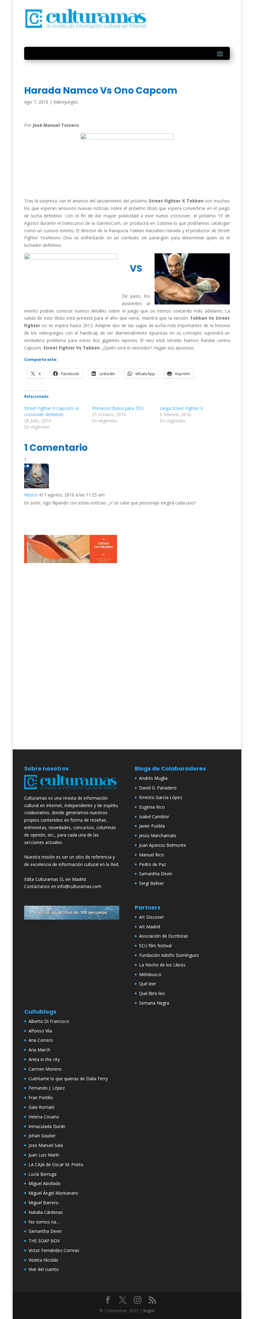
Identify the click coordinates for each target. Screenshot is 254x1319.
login (149, 1310)
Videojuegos (65, 102)
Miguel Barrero (43, 1203)
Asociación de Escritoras (163, 936)
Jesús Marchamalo (157, 835)
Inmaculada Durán (46, 1126)
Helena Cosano (43, 1117)
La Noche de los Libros (162, 965)
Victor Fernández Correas (53, 1250)
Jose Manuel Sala (45, 1145)
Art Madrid (149, 927)
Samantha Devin (155, 874)
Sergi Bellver (151, 883)
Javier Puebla (152, 826)
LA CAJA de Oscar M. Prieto (55, 1164)
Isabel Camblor (154, 816)
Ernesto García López (160, 797)
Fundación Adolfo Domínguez (169, 955)
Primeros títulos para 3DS (118, 408)
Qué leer (147, 984)
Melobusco (150, 974)
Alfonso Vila (40, 1031)
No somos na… (43, 1222)
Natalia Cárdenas (45, 1212)
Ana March (39, 1050)
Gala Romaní (41, 1107)
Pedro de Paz (152, 864)
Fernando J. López (46, 1088)
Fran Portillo (40, 1097)
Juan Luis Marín (43, 1155)
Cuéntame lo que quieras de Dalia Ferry (68, 1078)
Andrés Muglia (153, 778)
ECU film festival (155, 945)
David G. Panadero (158, 788)
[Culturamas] (71, 790)
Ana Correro (40, 1040)
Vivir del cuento (43, 1269)
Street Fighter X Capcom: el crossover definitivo (51, 411)
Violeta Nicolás (43, 1260)
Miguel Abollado (44, 1183)
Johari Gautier (42, 1136)
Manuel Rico (151, 855)
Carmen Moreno (45, 1069)
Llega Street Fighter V (181, 408)
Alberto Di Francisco (48, 1021)
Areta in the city (44, 1059)
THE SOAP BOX (44, 1241)
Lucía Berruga (42, 1174)
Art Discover (151, 917)
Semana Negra (154, 1003)
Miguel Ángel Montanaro (53, 1193)
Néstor (31, 495)
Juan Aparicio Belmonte (162, 845)
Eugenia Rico (152, 807)
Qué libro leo (152, 993)
